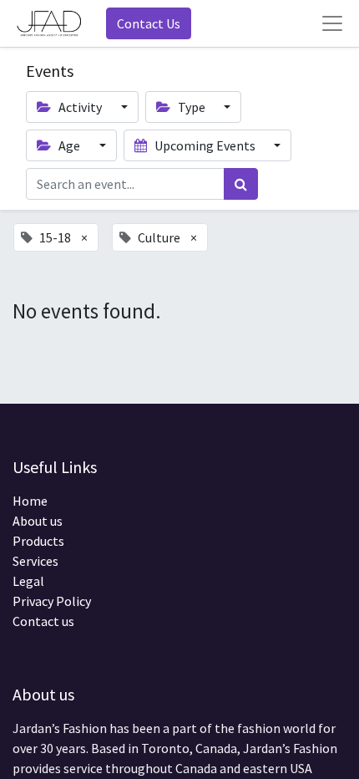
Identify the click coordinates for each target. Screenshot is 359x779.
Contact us (43, 621)
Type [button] (191, 107)
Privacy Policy (52, 601)
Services (35, 560)
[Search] (241, 184)
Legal (28, 581)
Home (30, 500)
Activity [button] (80, 107)
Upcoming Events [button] (205, 145)
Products (38, 540)
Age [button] (69, 145)
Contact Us (148, 23)
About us (38, 520)
